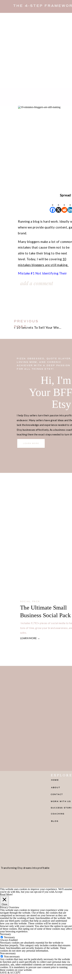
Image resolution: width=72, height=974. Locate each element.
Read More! (6, 894)
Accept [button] (58, 892)
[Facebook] (53, 205)
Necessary (9, 937)
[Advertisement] (36, 50)
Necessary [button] (5, 934)
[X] (58, 205)
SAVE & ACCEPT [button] (10, 972)
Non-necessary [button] (8, 953)
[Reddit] (64, 205)
